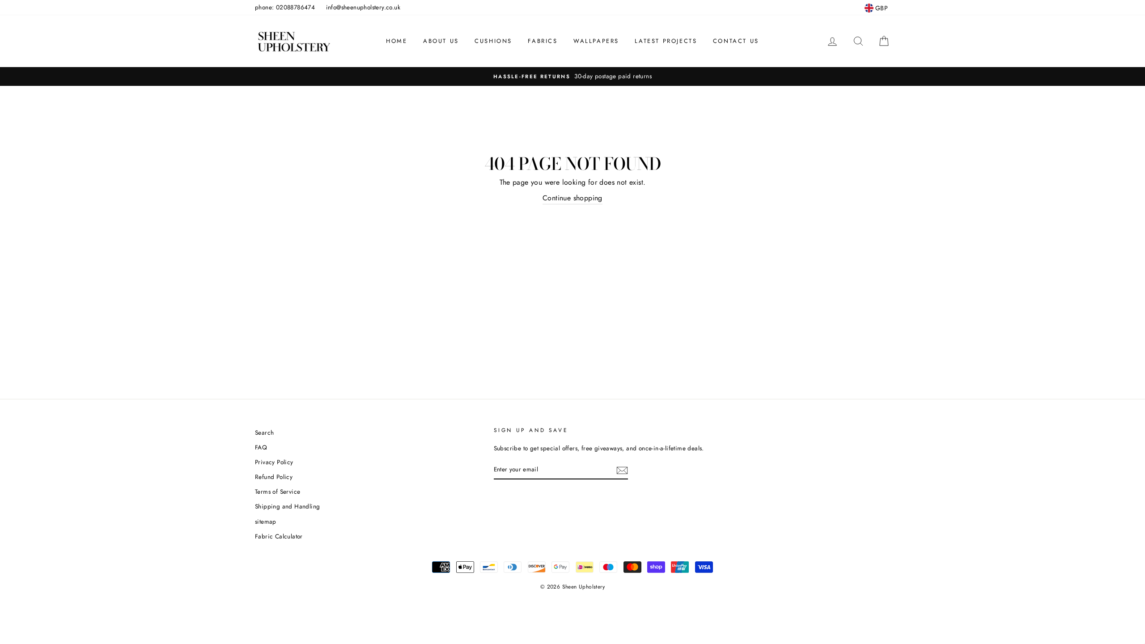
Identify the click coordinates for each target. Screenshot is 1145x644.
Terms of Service (277, 491)
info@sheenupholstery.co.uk (363, 7)
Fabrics (542, 41)
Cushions (493, 41)
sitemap (265, 521)
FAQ (261, 447)
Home (396, 41)
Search (264, 432)
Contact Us (736, 41)
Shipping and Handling (287, 506)
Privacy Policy (274, 462)
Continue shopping (572, 198)
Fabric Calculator (279, 536)
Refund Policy (274, 476)
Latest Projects (666, 41)
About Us (441, 41)
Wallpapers (596, 41)
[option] (572, 76)
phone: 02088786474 (285, 7)
